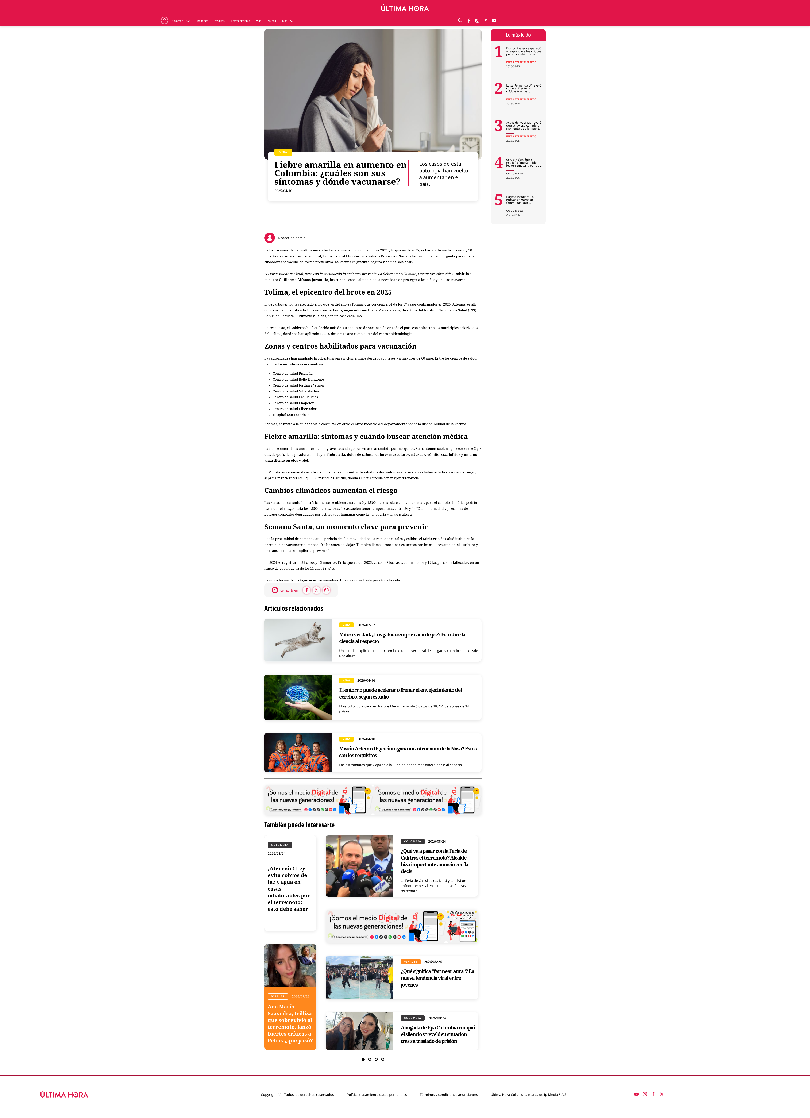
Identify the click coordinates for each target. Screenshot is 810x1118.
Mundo (272, 21)
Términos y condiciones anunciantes (449, 1094)
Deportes (202, 21)
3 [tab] (376, 1059)
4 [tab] (382, 1059)
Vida (258, 21)
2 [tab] (369, 1059)
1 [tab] (363, 1059)
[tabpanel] (373, 942)
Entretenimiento (240, 21)
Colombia (178, 21)
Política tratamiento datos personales (377, 1094)
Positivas (219, 21)
